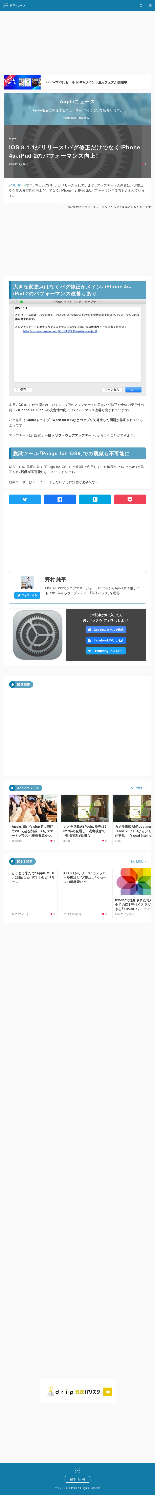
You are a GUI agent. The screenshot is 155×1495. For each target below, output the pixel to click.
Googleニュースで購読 (108, 629)
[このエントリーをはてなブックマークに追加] (95, 499)
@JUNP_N (17, 185)
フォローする (29, 595)
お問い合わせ (77, 1479)
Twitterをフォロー (108, 650)
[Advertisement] (77, 242)
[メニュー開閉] (150, 6)
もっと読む (136, 788)
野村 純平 (55, 579)
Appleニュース (17, 138)
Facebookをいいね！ (109, 640)
